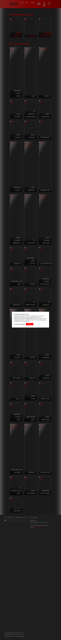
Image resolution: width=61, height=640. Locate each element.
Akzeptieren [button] (29, 324)
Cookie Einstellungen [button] (19, 324)
